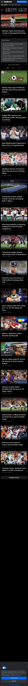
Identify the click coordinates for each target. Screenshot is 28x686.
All (8, 67)
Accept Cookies (14, 678)
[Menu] (1, 1)
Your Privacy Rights (14, 684)
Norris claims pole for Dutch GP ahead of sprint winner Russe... (13, 361)
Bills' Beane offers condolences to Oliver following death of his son (12, 59)
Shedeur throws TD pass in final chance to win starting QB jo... (13, 171)
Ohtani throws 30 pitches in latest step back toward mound (13, 52)
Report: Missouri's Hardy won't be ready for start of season (13, 48)
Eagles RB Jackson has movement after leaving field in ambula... (14, 117)
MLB (19, 4)
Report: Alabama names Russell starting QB (12, 334)
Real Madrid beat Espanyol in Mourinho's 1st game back (14, 144)
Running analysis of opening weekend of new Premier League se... (13, 226)
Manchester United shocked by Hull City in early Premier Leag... (13, 417)
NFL (10, 4)
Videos (19, 67)
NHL (16, 4)
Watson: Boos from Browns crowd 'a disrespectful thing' (14, 32)
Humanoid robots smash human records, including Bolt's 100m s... (12, 199)
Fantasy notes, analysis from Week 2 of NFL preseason (14, 469)
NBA (13, 4)
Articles (13, 67)
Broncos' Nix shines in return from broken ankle (12, 444)
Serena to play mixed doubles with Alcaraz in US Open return (13, 389)
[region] (14, 674)
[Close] (25, 663)
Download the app (21, 1)
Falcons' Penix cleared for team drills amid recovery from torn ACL (13, 44)
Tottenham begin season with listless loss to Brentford (14, 253)
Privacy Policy (18, 675)
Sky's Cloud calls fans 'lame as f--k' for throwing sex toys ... (13, 308)
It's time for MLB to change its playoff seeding (13, 55)
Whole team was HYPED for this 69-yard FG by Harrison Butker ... (13, 90)
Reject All (14, 681)
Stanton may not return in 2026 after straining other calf (12, 280)
